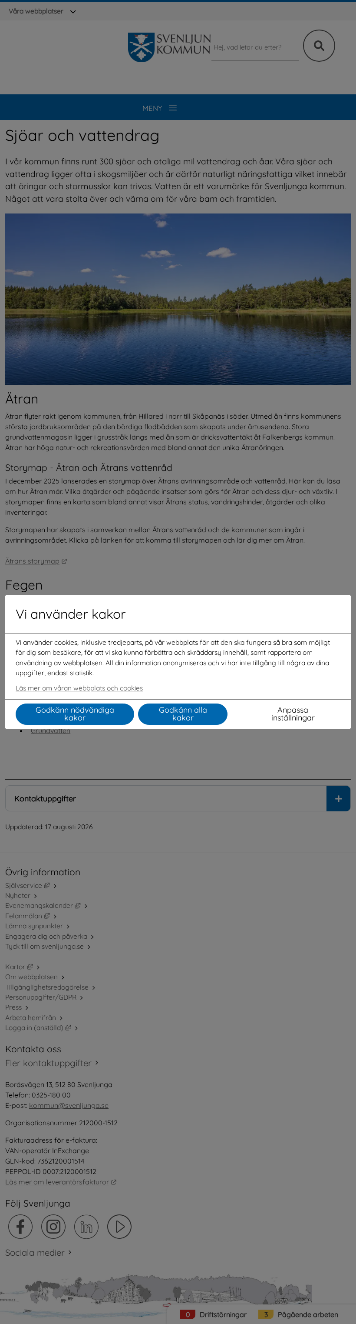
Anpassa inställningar (293, 714)
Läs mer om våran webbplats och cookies (79, 688)
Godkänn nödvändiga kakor (75, 714)
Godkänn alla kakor (183, 714)
